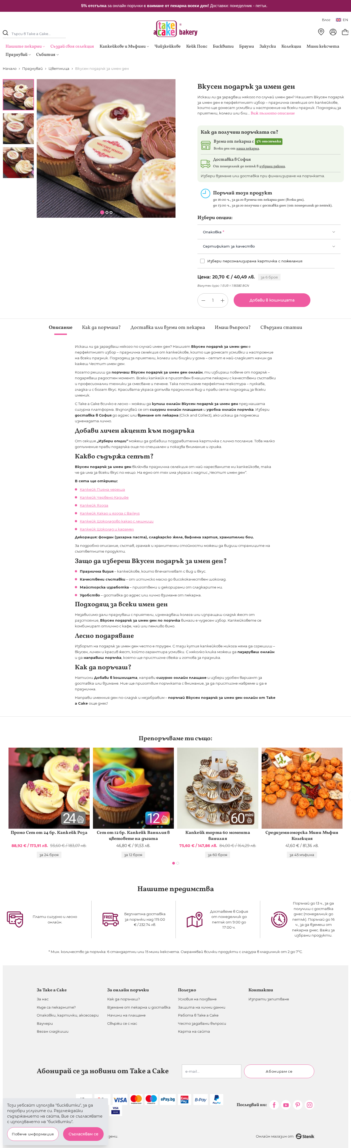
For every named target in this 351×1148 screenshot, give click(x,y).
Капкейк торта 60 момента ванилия (217, 836)
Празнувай (16, 55)
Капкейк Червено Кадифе (104, 497)
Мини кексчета (323, 47)
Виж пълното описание (273, 113)
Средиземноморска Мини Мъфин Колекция (301, 836)
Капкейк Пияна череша (102, 489)
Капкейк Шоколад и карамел (107, 529)
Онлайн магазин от (275, 1136)
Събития (45, 55)
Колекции (291, 47)
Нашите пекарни (23, 47)
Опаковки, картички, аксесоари (68, 1015)
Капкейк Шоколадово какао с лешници (117, 521)
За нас (43, 999)
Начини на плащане (126, 1015)
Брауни (246, 47)
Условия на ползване (197, 999)
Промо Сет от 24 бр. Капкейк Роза (49, 833)
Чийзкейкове (167, 47)
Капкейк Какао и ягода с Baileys (110, 513)
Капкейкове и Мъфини (123, 47)
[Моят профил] (333, 32)
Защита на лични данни (201, 1007)
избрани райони (272, 166)
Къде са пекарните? (56, 1007)
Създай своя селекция (72, 47)
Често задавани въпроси (202, 1023)
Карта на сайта (194, 1031)
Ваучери (45, 1023)
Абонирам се (279, 1071)
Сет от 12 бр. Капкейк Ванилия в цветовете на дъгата (133, 836)
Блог (326, 20)
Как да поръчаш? (123, 999)
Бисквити (223, 47)
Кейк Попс (196, 47)
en (345, 20)
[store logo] (175, 29)
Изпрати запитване (268, 999)
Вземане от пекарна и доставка (139, 1007)
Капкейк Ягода (94, 505)
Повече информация (33, 1134)
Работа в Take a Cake (198, 1015)
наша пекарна (247, 148)
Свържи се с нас (122, 1023)
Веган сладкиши (53, 1031)
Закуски (267, 47)
